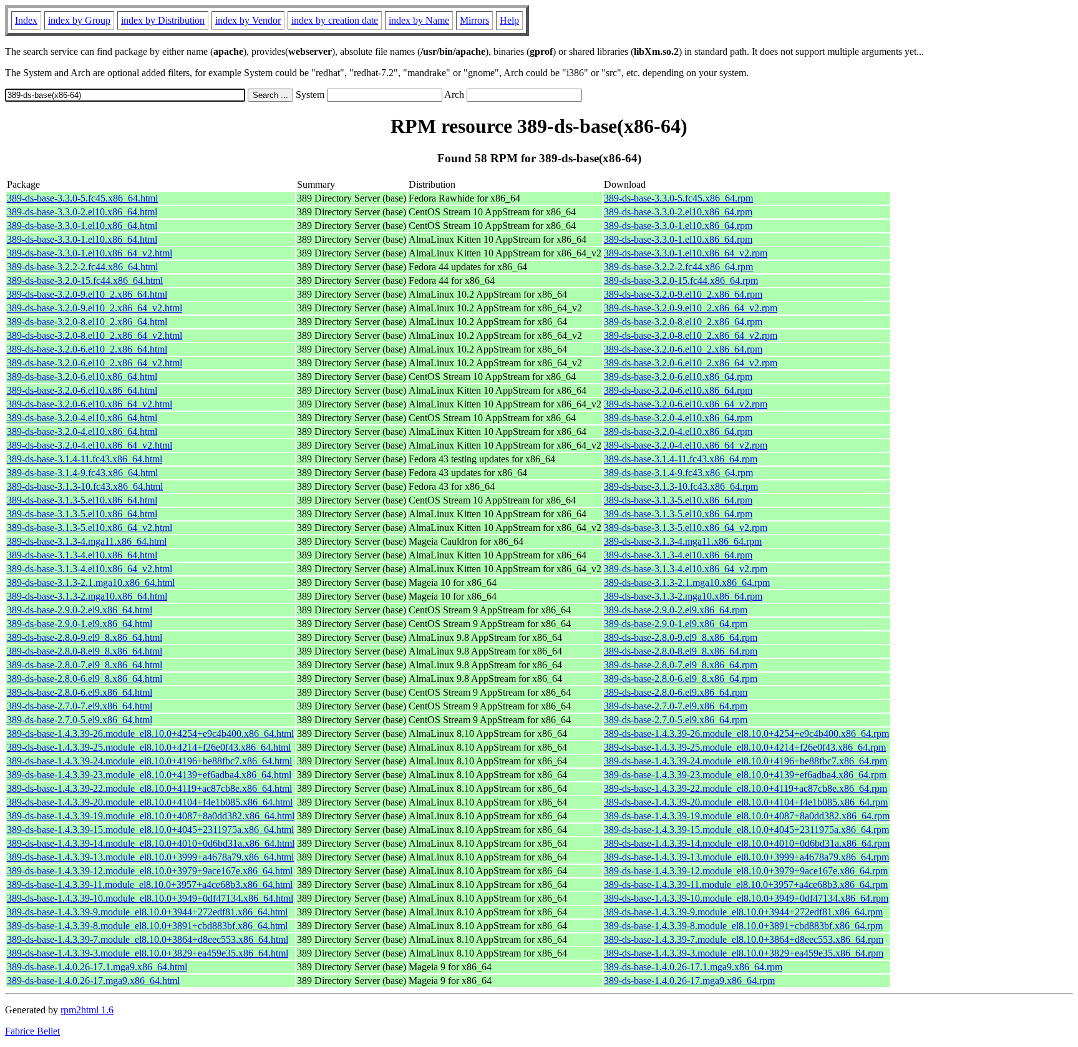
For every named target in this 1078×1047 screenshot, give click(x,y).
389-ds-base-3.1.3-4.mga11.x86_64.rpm (683, 541)
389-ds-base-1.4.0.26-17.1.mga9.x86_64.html (97, 967)
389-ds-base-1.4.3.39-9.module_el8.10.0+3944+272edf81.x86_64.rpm (743, 912)
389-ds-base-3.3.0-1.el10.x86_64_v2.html (89, 253)
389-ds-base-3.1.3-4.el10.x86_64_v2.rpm (685, 568)
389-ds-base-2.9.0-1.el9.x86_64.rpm (675, 623)
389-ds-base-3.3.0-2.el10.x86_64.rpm (678, 212)
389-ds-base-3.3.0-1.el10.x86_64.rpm (678, 225)
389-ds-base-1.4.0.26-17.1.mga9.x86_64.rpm (693, 967)
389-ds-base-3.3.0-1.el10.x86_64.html (82, 225)
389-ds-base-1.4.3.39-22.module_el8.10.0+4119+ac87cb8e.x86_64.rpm (745, 788)
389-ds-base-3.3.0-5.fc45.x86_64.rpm (678, 198)
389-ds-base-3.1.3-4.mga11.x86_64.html (87, 541)
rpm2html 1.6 (87, 1010)
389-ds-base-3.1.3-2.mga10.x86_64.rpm (683, 596)
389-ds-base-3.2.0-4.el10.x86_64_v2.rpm (685, 445)
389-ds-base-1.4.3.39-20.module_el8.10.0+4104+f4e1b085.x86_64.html (150, 802)
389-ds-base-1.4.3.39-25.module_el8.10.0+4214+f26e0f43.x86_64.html (149, 747)
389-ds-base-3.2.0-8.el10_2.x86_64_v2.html (94, 335)
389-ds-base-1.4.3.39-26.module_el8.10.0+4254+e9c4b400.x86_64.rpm (746, 733)
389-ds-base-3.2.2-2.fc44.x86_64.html (82, 266)
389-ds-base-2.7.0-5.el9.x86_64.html (79, 719)
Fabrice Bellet (32, 1031)
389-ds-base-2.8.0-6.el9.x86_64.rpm (675, 692)
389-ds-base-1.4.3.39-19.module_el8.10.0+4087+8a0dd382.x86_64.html (150, 816)
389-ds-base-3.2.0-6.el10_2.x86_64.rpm (683, 349)
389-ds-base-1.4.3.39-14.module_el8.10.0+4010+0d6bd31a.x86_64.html (150, 843)
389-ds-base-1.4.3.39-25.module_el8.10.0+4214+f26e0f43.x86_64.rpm (745, 747)
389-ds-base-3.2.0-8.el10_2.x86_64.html (87, 321)
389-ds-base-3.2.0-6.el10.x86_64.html (82, 376)
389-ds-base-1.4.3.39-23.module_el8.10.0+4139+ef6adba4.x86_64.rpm (745, 774)
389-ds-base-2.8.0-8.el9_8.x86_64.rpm (680, 651)
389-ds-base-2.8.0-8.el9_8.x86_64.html (84, 651)
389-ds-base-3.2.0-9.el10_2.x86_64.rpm (683, 294)
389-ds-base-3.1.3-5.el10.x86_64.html (82, 500)
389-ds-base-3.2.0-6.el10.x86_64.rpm (678, 376)
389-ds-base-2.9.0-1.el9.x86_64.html (79, 623)
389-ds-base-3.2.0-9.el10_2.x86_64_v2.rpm (690, 308)
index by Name (419, 20)
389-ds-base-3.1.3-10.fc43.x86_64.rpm (681, 486)
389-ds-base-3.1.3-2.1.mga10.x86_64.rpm (687, 582)
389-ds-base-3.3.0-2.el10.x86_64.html (82, 212)
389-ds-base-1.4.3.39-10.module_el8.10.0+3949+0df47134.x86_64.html (150, 898)
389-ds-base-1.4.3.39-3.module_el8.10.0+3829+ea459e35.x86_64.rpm (743, 953)
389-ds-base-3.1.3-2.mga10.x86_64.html (87, 596)
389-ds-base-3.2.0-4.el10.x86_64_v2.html (89, 445)
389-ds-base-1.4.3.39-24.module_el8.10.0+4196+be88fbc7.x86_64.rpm (745, 761)
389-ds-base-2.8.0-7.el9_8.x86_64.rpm (680, 665)
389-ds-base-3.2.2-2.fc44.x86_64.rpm (678, 266)
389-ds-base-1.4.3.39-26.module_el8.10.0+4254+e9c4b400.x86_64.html (150, 733)
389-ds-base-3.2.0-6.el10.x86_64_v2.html (89, 404)
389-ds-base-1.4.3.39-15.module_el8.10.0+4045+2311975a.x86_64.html (150, 829)
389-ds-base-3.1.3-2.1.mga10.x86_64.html (91, 582)
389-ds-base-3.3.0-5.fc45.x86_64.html (82, 198)
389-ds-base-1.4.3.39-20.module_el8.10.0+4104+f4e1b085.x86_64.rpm (746, 802)
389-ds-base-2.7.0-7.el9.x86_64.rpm (675, 706)
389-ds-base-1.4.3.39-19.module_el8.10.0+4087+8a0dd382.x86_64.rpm (747, 816)
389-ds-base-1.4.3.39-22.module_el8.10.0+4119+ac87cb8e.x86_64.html (149, 788)
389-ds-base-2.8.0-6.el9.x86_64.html (79, 692)
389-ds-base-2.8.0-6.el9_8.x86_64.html (84, 678)
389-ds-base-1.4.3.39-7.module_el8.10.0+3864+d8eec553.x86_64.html (147, 939)
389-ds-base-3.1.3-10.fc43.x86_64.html (85, 486)
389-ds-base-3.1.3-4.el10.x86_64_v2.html (89, 568)
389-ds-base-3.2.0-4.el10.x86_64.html (82, 417)
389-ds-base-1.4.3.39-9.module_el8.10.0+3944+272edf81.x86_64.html (147, 912)
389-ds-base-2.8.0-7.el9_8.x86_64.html (84, 665)
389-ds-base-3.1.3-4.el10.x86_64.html (82, 555)
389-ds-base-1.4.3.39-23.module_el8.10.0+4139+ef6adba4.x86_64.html (149, 774)
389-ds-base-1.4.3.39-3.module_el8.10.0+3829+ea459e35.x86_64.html (147, 953)
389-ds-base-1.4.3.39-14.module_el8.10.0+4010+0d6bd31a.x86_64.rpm (747, 843)
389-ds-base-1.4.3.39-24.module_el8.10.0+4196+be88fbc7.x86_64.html (149, 761)
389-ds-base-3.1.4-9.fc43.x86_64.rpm (678, 472)
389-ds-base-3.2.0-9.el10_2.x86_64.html (87, 294)
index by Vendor (248, 20)
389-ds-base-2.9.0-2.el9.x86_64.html (79, 610)
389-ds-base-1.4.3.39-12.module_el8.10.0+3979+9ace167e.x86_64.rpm (746, 870)
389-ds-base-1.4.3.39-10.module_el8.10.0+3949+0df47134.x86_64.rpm (746, 898)
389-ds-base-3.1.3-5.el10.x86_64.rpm (678, 500)
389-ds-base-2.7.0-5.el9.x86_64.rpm (675, 719)
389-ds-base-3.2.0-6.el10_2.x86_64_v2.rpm (690, 363)
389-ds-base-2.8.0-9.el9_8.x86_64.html (84, 637)
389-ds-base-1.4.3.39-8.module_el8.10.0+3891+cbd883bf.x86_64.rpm (743, 925)
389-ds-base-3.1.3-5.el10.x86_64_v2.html (89, 527)
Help (509, 20)
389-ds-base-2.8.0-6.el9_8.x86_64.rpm (680, 678)
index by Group (79, 20)
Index (26, 20)
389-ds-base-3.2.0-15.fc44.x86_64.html (85, 280)
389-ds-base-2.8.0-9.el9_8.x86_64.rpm (680, 637)
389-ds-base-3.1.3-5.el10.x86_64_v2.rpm (685, 527)
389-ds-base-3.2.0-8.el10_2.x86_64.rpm (683, 321)
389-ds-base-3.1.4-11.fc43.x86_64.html (84, 459)
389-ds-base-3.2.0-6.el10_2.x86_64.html (87, 349)
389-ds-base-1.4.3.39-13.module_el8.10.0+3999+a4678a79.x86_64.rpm (746, 857)
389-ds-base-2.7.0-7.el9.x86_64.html (79, 706)
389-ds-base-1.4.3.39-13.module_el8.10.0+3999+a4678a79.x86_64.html (150, 857)
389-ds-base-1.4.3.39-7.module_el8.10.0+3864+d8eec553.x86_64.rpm (743, 939)
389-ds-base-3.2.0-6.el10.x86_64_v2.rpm (685, 404)
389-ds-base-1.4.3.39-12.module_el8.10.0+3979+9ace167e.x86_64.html (150, 870)
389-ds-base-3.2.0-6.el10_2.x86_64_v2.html (94, 363)
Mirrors (474, 20)
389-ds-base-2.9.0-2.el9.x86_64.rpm (675, 610)
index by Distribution (163, 20)
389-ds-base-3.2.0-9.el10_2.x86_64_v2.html (94, 308)
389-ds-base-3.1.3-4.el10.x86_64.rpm (678, 555)
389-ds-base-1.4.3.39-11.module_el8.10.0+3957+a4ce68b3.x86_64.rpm (746, 884)
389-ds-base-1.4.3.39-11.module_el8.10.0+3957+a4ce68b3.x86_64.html (150, 884)
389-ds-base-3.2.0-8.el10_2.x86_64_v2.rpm (690, 335)
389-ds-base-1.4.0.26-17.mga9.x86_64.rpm (689, 980)
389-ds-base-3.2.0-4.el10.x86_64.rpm (678, 417)
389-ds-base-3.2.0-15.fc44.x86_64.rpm (681, 280)
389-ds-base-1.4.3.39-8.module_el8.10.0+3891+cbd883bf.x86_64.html (147, 925)
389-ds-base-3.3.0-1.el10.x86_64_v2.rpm (685, 253)
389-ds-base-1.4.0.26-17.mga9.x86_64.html (93, 980)
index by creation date (334, 20)
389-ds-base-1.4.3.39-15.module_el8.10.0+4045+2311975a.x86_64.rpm (746, 829)
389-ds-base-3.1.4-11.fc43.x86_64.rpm (680, 459)
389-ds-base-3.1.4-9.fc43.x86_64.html (82, 472)
